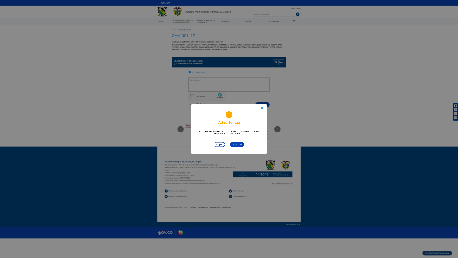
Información (237, 145)
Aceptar (219, 145)
